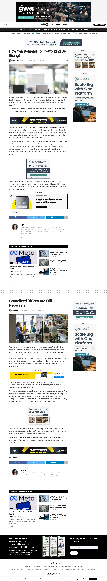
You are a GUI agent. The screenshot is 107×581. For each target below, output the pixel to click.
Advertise (13, 569)
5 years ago (18, 271)
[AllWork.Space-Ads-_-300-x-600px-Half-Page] (84, 98)
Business (86, 29)
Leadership (30, 29)
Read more (13, 281)
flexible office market (50, 127)
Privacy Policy (39, 569)
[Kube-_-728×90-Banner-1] (38, 375)
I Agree (93, 579)
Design (52, 29)
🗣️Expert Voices (15, 33)
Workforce (75, 29)
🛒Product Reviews (28, 33)
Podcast (88, 569)
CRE (81, 29)
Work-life (37, 29)
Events (93, 569)
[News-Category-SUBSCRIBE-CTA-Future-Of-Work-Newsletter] (38, 201)
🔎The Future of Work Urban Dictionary (85, 33)
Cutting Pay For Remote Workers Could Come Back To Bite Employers (58, 270)
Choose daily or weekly (15, 550)
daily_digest (15, 212)
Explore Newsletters (100, 24)
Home (10, 46)
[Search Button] (11, 24)
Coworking (45, 29)
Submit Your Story (22, 569)
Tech (68, 29)
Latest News (21, 29)
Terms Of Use (48, 569)
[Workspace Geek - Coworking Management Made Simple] (53, 42)
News (14, 46)
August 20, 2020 (23, 60)
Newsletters (31, 569)
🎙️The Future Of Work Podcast (61, 33)
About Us (55, 569)
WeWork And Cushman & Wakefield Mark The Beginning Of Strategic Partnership (58, 252)
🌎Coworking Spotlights (43, 33)
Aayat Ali (15, 60)
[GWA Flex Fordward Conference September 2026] (53, 11)
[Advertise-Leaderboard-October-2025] (38, 120)
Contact (61, 569)
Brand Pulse (81, 569)
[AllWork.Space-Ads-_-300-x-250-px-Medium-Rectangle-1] (84, 61)
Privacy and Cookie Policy (81, 579)
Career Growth (60, 29)
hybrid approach (18, 401)
